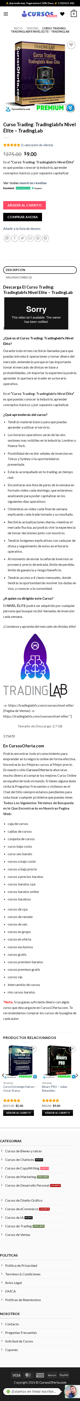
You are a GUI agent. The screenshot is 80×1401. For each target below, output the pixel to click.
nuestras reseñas (33, 183)
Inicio (18, 28)
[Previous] (3, 1084)
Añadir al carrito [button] (18, 1112)
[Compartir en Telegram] (45, 238)
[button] (5, 14)
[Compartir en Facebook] (14, 238)
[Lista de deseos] (62, 14)
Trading (32, 28)
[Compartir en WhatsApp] (7, 238)
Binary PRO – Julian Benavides (54, 1088)
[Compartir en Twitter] (22, 238)
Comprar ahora (22, 217)
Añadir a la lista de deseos (22, 228)
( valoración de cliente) (37, 145)
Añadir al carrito (24, 205)
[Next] (76, 1084)
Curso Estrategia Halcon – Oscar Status (19, 1088)
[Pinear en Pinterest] (37, 238)
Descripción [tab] (15, 270)
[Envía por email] (30, 238)
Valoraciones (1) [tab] (19, 277)
